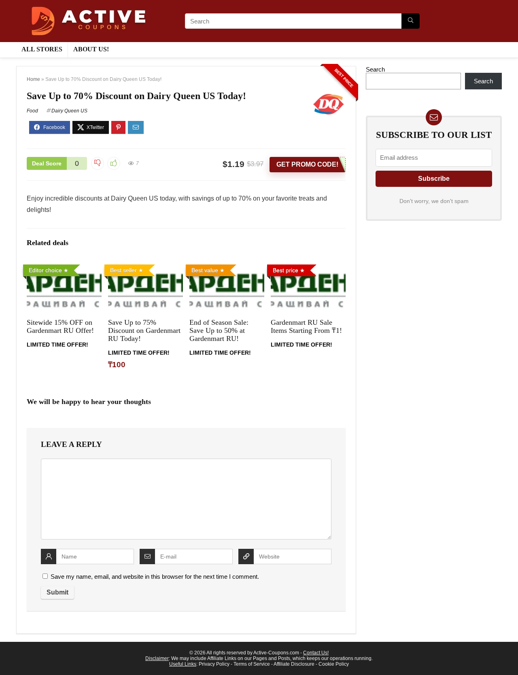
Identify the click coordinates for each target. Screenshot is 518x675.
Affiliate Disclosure (294, 664)
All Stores (41, 49)
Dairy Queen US (69, 111)
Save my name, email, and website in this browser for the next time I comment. (155, 576)
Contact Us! (316, 653)
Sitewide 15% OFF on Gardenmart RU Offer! (60, 326)
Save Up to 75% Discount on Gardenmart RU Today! (144, 330)
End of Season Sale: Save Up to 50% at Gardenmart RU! (218, 330)
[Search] (410, 21)
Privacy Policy (214, 664)
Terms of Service (252, 664)
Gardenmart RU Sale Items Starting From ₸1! (306, 326)
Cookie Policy (333, 664)
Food (32, 111)
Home (33, 79)
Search (375, 69)
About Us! (91, 49)
